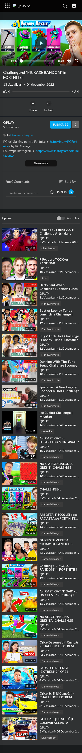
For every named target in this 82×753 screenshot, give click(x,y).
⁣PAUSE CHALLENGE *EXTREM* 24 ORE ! (54, 669)
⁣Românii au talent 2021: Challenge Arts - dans (57, 231)
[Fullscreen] (76, 61)
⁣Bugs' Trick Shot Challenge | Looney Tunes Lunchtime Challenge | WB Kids (59, 339)
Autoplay (73, 218)
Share (33, 110)
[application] (41, 43)
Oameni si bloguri (21, 135)
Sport (44, 278)
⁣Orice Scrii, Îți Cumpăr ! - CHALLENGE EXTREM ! (57, 695)
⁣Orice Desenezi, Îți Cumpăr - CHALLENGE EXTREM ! (59, 644)
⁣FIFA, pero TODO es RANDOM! (54, 261)
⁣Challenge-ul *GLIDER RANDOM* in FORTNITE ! (58, 567)
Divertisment (48, 248)
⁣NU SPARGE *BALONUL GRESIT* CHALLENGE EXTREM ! (56, 467)
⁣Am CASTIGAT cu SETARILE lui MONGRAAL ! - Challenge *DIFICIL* (59, 442)
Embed (48, 110)
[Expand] (7, 6)
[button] (74, 6)
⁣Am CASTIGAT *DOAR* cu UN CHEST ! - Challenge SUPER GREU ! (59, 595)
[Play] (5, 61)
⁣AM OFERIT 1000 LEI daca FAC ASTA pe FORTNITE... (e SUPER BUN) (59, 518)
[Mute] (69, 61)
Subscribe (60, 124)
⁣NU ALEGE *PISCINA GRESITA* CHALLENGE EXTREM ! (56, 620)
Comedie (46, 431)
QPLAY (9, 122)
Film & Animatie (50, 303)
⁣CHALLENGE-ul (51, 489)
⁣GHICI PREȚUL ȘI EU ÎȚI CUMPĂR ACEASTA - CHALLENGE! (56, 722)
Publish (63, 191)
